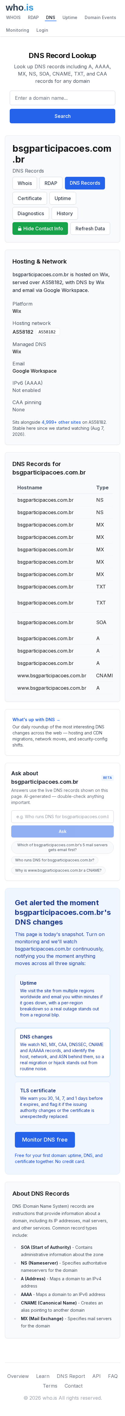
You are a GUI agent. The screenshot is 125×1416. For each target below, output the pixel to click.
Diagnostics (31, 213)
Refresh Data (90, 228)
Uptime (69, 17)
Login (42, 30)
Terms (50, 1386)
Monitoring (17, 30)
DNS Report (71, 1376)
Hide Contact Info (43, 228)
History (65, 213)
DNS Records (85, 183)
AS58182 (47, 331)
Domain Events (100, 17)
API (96, 1376)
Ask (62, 831)
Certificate (30, 198)
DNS (50, 17)
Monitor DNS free (45, 1139)
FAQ (113, 1376)
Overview (18, 1376)
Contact (74, 1386)
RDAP (33, 17)
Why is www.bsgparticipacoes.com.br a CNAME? (58, 870)
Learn (42, 1376)
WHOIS (13, 17)
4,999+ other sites (61, 422)
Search (63, 116)
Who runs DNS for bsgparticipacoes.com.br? (54, 860)
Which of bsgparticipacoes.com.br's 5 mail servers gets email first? (62, 847)
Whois (25, 183)
